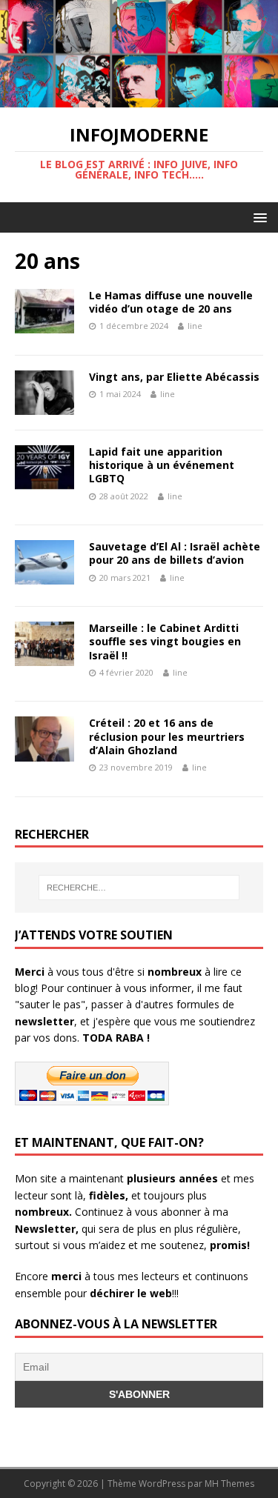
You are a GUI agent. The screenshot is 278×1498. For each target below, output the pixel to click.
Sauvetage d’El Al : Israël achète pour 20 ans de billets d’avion (174, 553)
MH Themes (229, 1483)
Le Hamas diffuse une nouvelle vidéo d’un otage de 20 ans (171, 302)
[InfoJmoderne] (139, 99)
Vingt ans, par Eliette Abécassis (174, 377)
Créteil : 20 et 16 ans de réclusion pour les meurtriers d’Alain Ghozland (167, 736)
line (195, 325)
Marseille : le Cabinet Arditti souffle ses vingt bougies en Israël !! (165, 641)
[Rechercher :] (139, 887)
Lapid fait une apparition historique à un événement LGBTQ (161, 465)
